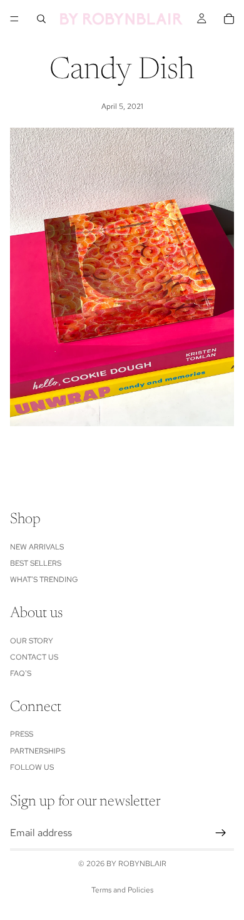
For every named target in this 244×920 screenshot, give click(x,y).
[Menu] (14, 18)
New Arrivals (37, 547)
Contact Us (34, 657)
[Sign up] (221, 833)
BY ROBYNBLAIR (136, 864)
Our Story (31, 641)
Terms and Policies (122, 890)
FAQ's (20, 674)
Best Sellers (35, 563)
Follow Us (32, 768)
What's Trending (44, 580)
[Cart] (229, 19)
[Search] (41, 19)
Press (21, 735)
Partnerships (37, 751)
